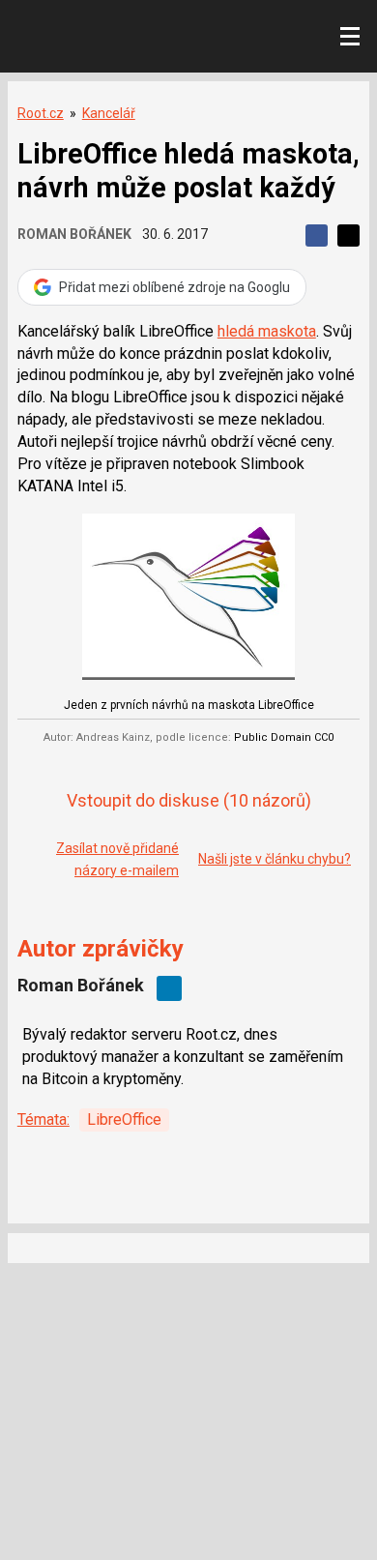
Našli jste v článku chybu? (274, 859)
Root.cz (40, 113)
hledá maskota (267, 331)
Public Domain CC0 (284, 737)
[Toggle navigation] (350, 36)
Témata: (43, 1119)
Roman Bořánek (74, 234)
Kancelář (108, 113)
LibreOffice (124, 1119)
